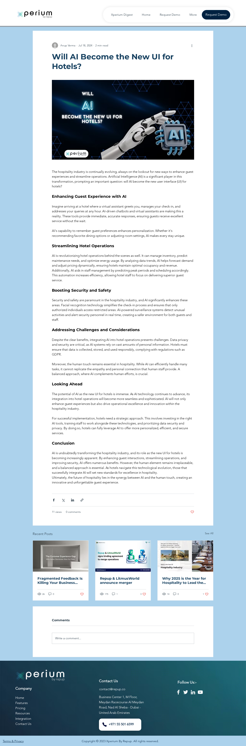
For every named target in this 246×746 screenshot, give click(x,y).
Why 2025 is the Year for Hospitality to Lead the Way (184, 580)
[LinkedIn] (193, 692)
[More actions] (191, 45)
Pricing (20, 708)
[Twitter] (186, 692)
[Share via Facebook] (54, 500)
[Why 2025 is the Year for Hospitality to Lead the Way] (185, 556)
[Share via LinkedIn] (72, 500)
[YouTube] (200, 692)
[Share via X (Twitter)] (63, 500)
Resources (22, 713)
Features (21, 703)
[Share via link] (82, 500)
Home (19, 698)
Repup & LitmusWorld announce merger (119, 580)
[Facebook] (178, 692)
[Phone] (104, 724)
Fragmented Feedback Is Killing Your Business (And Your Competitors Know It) (60, 580)
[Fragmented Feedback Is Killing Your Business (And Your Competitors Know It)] (60, 556)
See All (209, 533)
